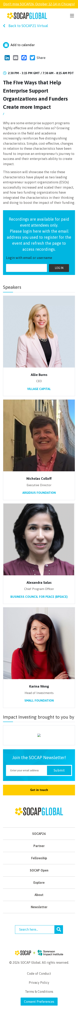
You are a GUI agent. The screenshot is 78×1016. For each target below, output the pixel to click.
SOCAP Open (39, 870)
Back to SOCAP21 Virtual (28, 26)
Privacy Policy (39, 982)
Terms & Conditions (39, 991)
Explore (39, 882)
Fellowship (39, 858)
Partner (39, 846)
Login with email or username (29, 258)
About (39, 895)
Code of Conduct (39, 973)
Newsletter (39, 907)
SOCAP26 (39, 833)
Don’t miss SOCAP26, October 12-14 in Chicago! (39, 4)
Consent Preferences (39, 1001)
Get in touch (39, 790)
